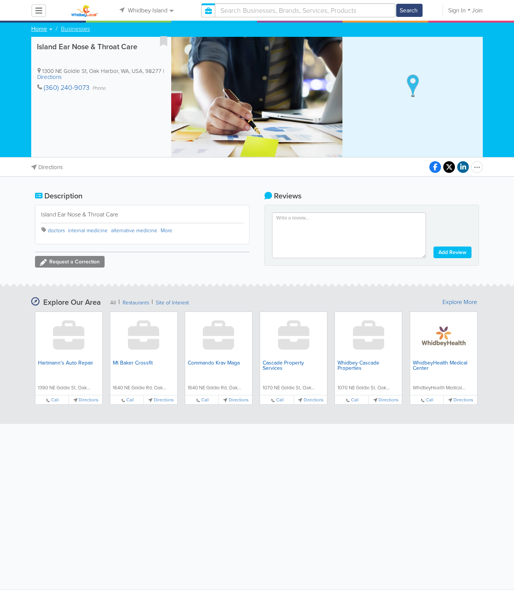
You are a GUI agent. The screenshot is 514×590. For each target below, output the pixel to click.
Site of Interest (172, 303)
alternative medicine (134, 230)
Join (477, 10)
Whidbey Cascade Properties (358, 365)
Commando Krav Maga (214, 363)
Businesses (75, 29)
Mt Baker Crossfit (133, 363)
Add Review (452, 252)
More (166, 230)
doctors (56, 230)
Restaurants (136, 303)
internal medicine (88, 230)
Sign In (457, 10)
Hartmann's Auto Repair (65, 363)
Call (55, 400)
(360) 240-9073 (67, 87)
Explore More (460, 302)
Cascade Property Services (283, 365)
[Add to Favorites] (163, 41)
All (113, 303)
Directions (49, 77)
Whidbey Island (146, 10)
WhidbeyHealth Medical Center (440, 365)
